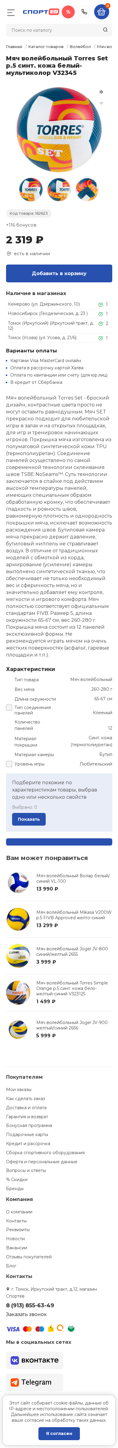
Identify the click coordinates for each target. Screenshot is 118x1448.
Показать (29, 819)
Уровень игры (29, 764)
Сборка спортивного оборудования (45, 1152)
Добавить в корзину (59, 273)
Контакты (16, 1221)
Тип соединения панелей (33, 710)
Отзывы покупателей (29, 1257)
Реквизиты (18, 1229)
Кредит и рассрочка (28, 1143)
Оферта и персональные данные (41, 1161)
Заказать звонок (26, 1314)
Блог (11, 1266)
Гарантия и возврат (27, 1116)
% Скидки (17, 1179)
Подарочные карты (27, 1134)
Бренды (15, 1188)
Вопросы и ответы (26, 1170)
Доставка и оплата (26, 1107)
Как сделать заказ (25, 1098)
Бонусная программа (29, 1125)
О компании (19, 1212)
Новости (15, 1238)
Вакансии (16, 1248)
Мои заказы (18, 1089)
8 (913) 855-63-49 (84, 12)
